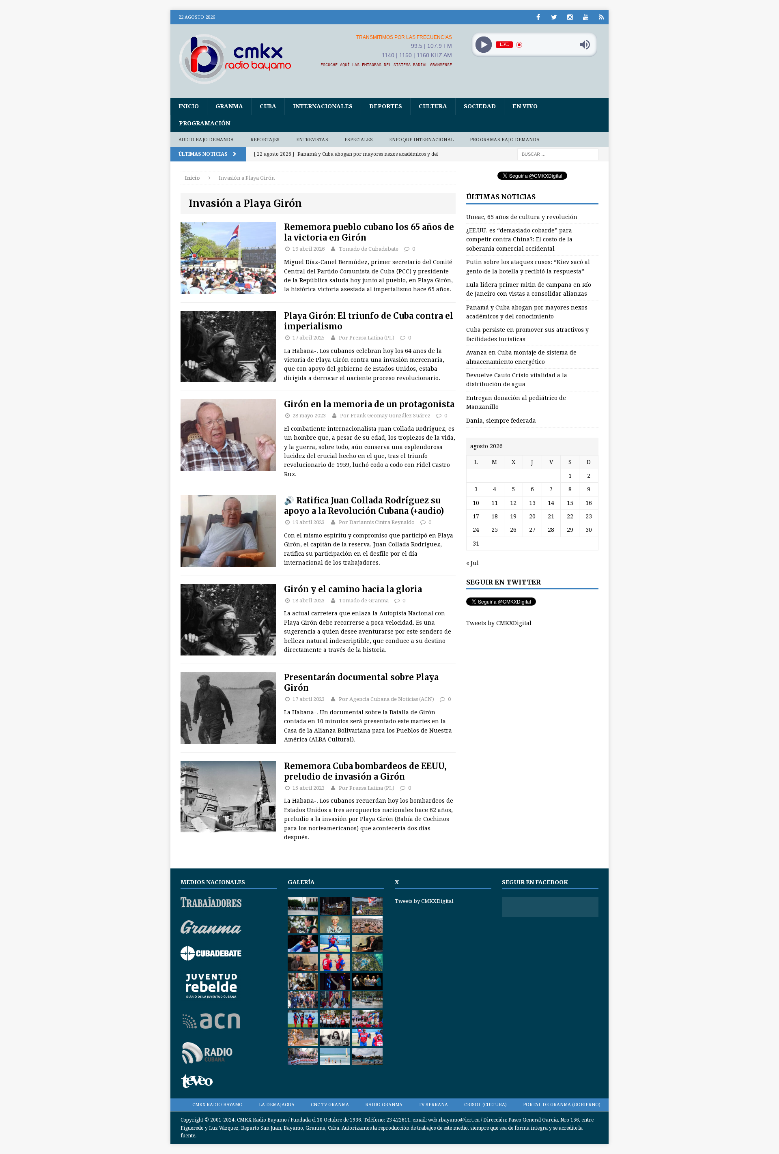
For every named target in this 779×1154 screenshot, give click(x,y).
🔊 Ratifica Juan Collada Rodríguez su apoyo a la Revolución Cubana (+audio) (364, 505)
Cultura (433, 106)
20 (532, 516)
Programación (204, 123)
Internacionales (323, 106)
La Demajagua (277, 1104)
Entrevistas (312, 139)
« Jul (472, 563)
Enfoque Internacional (421, 139)
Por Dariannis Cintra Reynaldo (377, 522)
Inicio (189, 106)
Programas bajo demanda (505, 139)
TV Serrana (433, 1104)
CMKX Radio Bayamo (217, 1104)
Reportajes (265, 139)
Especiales (358, 139)
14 (551, 503)
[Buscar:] (557, 154)
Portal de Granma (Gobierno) (561, 1104)
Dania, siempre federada (501, 420)
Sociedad (480, 106)
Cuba (268, 106)
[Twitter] (554, 17)
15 (570, 503)
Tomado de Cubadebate (368, 249)
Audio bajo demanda (206, 139)
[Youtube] (586, 17)
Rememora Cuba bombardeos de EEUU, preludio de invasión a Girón (365, 771)
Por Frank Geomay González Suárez (385, 416)
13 (532, 503)
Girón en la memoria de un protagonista (369, 404)
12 (513, 503)
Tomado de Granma (364, 600)
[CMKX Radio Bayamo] (239, 58)
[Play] (483, 44)
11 (494, 503)
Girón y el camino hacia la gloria (353, 589)
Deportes (385, 106)
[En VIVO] (601, 17)
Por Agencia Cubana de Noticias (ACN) (386, 699)
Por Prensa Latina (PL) (366, 338)
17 (476, 516)
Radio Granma (383, 1104)
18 (494, 516)
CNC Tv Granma (330, 1104)
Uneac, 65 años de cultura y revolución (521, 217)
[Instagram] (570, 17)
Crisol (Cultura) (485, 1104)
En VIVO (525, 106)
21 (551, 516)
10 (476, 503)
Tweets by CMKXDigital (499, 623)
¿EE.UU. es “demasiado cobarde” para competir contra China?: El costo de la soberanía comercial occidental (519, 239)
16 (588, 503)
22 (570, 516)
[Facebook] (538, 17)
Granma (229, 106)
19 (513, 516)
